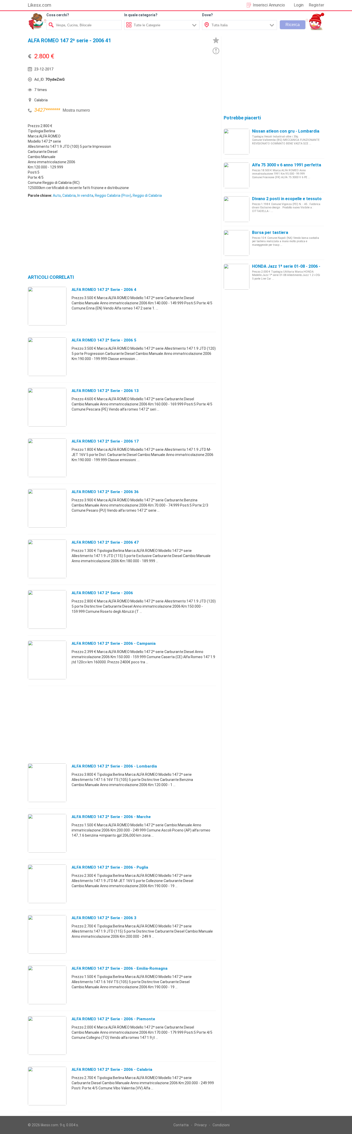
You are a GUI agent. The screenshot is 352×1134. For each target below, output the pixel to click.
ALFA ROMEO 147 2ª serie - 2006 (102, 593)
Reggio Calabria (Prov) (113, 195)
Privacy (201, 1125)
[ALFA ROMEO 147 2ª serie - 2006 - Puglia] (47, 884)
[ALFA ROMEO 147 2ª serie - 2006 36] (47, 508)
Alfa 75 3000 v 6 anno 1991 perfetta (286, 164)
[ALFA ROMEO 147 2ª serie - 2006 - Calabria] (47, 1086)
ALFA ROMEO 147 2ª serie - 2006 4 (104, 289)
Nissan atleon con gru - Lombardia (285, 131)
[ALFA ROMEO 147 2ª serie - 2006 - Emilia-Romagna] (47, 985)
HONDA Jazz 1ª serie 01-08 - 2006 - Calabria (295, 266)
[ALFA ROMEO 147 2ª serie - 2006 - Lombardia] (47, 782)
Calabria (69, 195)
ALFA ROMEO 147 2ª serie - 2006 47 (105, 542)
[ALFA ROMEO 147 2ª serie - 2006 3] (47, 934)
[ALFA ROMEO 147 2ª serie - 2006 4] (47, 306)
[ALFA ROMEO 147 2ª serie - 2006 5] (47, 356)
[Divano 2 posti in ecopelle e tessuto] (236, 209)
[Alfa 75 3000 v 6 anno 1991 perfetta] (236, 175)
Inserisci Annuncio (269, 5)
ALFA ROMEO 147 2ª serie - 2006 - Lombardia (114, 766)
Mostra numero (76, 110)
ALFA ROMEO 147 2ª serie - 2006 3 (104, 918)
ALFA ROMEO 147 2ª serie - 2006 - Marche (111, 816)
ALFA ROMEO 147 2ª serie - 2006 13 (105, 390)
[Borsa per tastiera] (236, 243)
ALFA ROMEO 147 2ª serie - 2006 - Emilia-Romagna (119, 968)
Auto (57, 195)
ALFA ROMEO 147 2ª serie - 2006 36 (105, 492)
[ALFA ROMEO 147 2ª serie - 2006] (47, 609)
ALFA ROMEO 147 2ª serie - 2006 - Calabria (112, 1069)
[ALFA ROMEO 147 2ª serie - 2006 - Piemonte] (47, 1035)
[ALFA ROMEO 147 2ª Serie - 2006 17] (47, 457)
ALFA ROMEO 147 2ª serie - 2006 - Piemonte (113, 1019)
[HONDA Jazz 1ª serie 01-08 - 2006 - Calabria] (236, 276)
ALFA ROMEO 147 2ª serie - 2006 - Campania (114, 643)
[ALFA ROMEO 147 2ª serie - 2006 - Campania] (47, 660)
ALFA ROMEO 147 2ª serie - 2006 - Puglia (110, 867)
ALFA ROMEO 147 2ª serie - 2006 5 (104, 340)
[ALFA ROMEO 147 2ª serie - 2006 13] (47, 407)
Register (316, 5)
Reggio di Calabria (147, 195)
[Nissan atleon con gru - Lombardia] (236, 141)
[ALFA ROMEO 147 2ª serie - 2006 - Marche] (47, 833)
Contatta (181, 1125)
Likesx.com (39, 5)
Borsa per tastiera (270, 232)
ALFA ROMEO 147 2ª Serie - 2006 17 (105, 441)
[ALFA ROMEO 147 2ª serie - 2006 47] (47, 559)
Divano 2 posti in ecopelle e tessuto (287, 198)
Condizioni (221, 1125)
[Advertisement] (169, 80)
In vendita (85, 195)
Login (299, 5)
